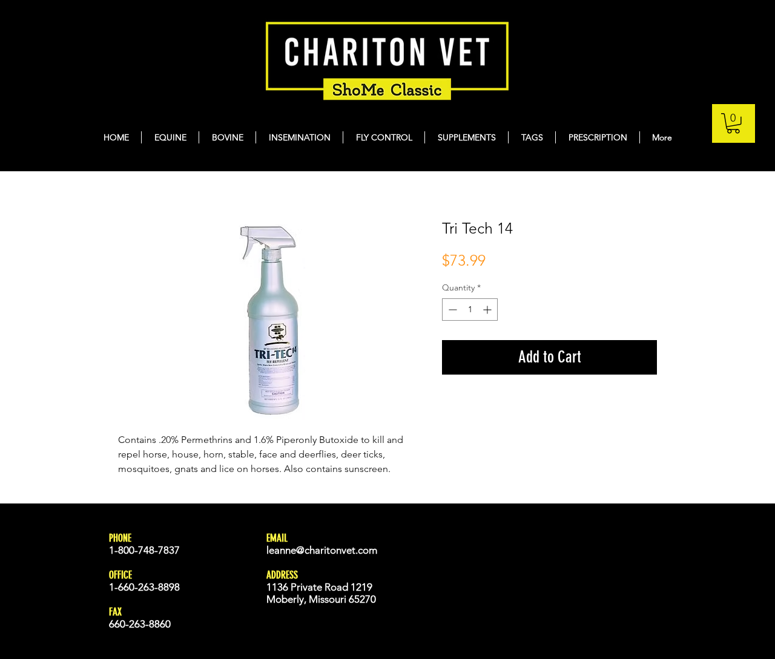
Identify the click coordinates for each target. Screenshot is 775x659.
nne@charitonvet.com (328, 550)
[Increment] (488, 309)
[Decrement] (451, 309)
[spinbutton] (470, 309)
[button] (733, 123)
